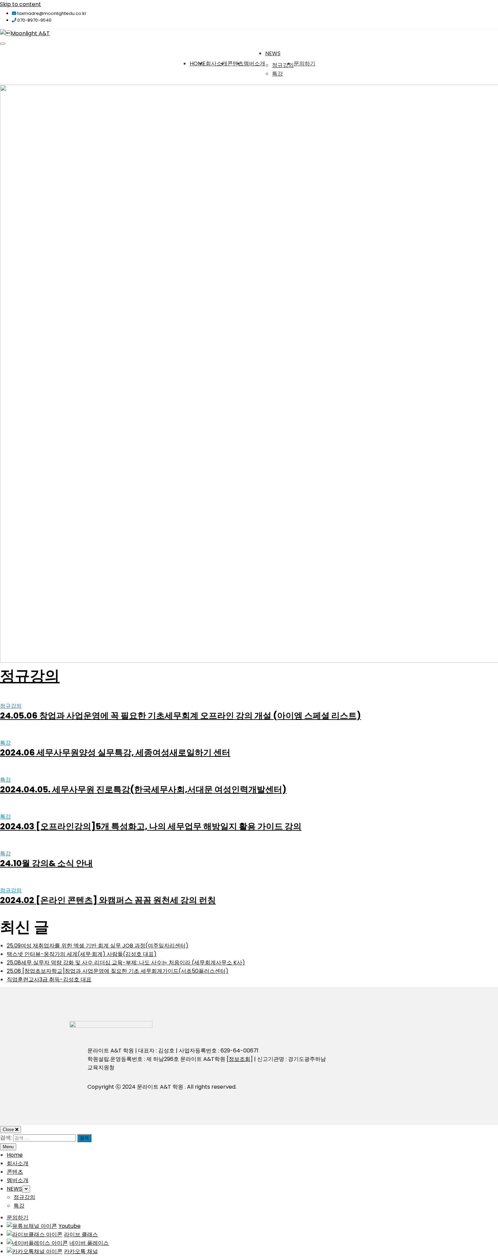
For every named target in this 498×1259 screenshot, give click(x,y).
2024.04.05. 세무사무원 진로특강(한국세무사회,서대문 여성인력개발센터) (143, 789)
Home (198, 63)
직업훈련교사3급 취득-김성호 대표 (49, 979)
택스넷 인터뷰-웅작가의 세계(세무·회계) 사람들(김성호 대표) (82, 954)
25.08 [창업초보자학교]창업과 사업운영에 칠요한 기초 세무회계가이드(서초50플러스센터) (117, 971)
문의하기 (304, 63)
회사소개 (216, 63)
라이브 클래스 (81, 1234)
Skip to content (20, 4)
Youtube (70, 1226)
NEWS (273, 53)
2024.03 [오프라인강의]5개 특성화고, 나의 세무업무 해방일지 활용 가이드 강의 (151, 826)
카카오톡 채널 (81, 1251)
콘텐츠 (235, 63)
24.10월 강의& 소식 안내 (46, 863)
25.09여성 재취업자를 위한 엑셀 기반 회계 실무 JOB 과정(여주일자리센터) (97, 945)
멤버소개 (254, 63)
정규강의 (283, 65)
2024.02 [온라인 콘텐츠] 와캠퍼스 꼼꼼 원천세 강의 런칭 (108, 900)
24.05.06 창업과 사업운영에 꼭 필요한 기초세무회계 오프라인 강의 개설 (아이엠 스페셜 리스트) (180, 716)
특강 (277, 74)
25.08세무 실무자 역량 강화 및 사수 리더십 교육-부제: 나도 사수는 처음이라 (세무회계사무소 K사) (126, 962)
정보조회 (239, 1059)
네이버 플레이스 (89, 1243)
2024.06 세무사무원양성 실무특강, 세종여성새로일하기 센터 (115, 753)
